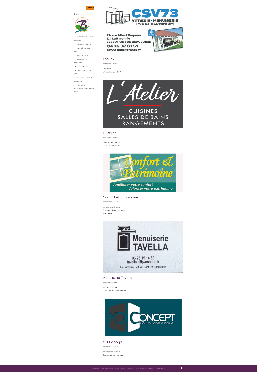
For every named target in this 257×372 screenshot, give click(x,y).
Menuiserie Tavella (117, 278)
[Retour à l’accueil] (83, 33)
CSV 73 (108, 59)
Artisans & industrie (107, 63)
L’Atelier (109, 133)
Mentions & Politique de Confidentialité (152, 368)
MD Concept (112, 342)
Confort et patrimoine (120, 197)
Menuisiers (115, 63)
